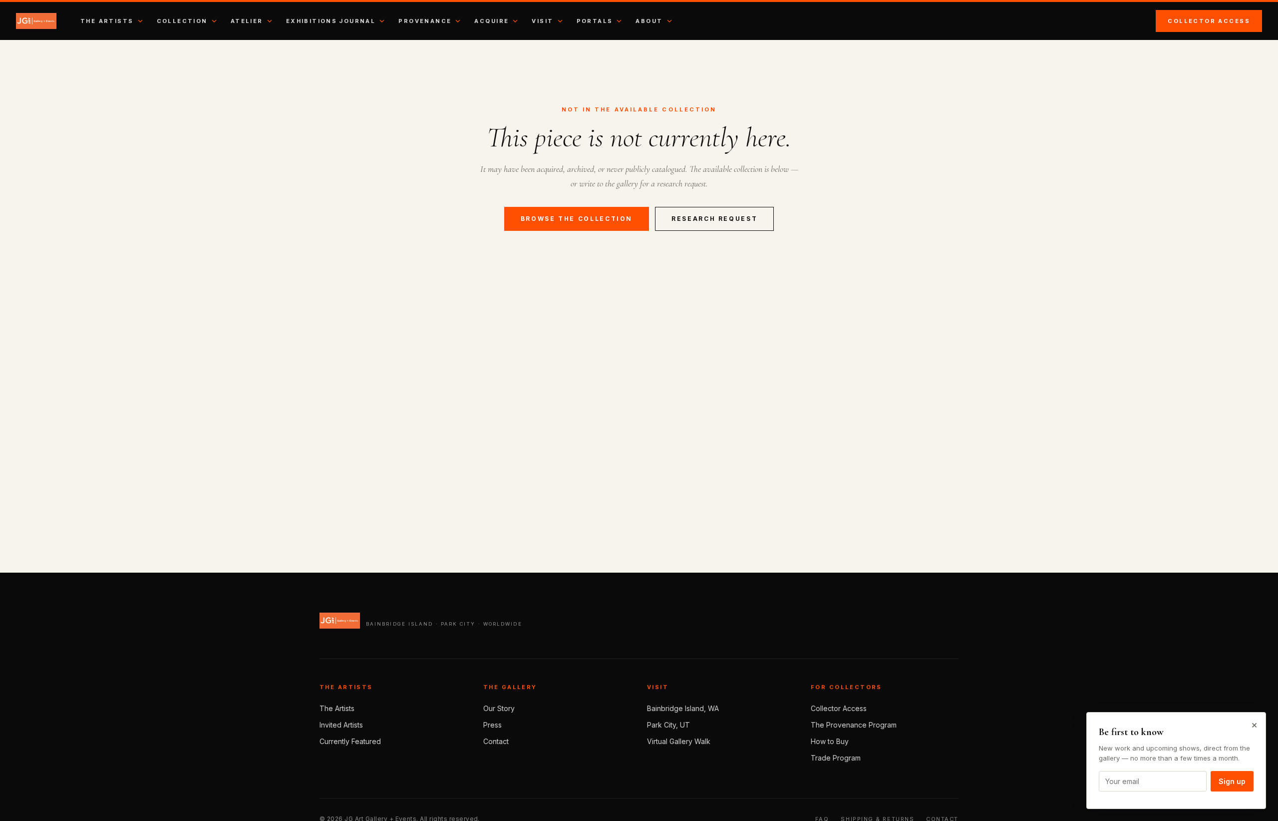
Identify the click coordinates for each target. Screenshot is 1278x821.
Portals (595, 20)
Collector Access (1209, 20)
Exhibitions (311, 20)
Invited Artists (341, 725)
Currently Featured (350, 741)
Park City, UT (668, 725)
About (649, 20)
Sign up (1232, 781)
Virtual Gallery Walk (678, 741)
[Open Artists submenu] (140, 20)
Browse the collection (577, 218)
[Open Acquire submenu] (515, 20)
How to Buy (830, 741)
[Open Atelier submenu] (269, 20)
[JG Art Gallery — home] (36, 21)
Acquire (491, 20)
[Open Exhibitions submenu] (381, 20)
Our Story (499, 708)
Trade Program (836, 758)
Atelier (247, 20)
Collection (182, 20)
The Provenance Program (854, 725)
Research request (714, 218)
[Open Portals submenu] (619, 20)
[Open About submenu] (669, 20)
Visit (542, 20)
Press (492, 725)
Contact (496, 741)
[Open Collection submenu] (214, 20)
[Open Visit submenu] (560, 20)
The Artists (107, 20)
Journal (357, 20)
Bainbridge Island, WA (683, 708)
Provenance (424, 20)
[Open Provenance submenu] (457, 20)
